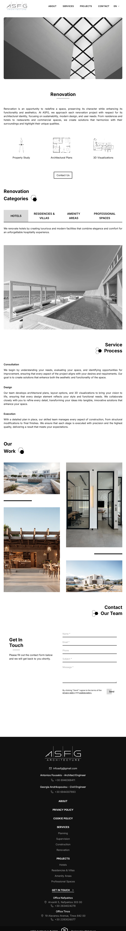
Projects (86, 6)
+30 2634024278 (65, 905)
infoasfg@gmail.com (65, 768)
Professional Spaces (104, 216)
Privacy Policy (63, 809)
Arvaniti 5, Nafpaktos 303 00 (65, 902)
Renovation (63, 849)
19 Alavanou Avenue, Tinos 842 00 (65, 915)
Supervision (63, 838)
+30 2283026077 (65, 919)
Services (68, 6)
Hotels (16, 215)
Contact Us (63, 175)
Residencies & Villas (44, 216)
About (52, 6)
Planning (63, 833)
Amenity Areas (73, 216)
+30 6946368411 (65, 780)
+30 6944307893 (65, 791)
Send (111, 691)
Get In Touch (61, 890)
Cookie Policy (63, 818)
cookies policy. (85, 693)
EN (115, 6)
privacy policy (69, 693)
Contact (103, 6)
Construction (63, 844)
